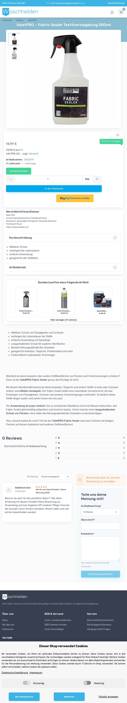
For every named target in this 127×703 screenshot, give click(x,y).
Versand (33, 153)
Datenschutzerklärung (15, 672)
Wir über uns (8, 624)
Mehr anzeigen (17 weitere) (64, 320)
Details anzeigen (108, 696)
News (5, 620)
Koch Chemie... (26, 311)
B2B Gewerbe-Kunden (56, 624)
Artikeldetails (17, 267)
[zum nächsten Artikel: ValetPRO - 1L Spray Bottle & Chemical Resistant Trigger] (52, 20)
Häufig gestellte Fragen (98, 629)
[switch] (26, 683)
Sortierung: (32, 476)
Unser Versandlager (54, 629)
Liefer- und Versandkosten (58, 620)
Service (12, 3)
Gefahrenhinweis (19, 171)
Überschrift (88, 520)
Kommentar (88, 534)
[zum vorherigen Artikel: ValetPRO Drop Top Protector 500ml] (44, 20)
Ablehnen (69, 697)
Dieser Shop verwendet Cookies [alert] (63, 646)
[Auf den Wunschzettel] (117, 135)
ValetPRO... (102, 311)
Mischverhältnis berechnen (100, 620)
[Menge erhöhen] (97, 179)
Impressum (7, 629)
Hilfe (4, 3)
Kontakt (21, 3)
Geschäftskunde (116, 3)
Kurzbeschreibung (20, 237)
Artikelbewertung (91, 506)
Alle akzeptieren (24, 697)
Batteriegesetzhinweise (99, 624)
